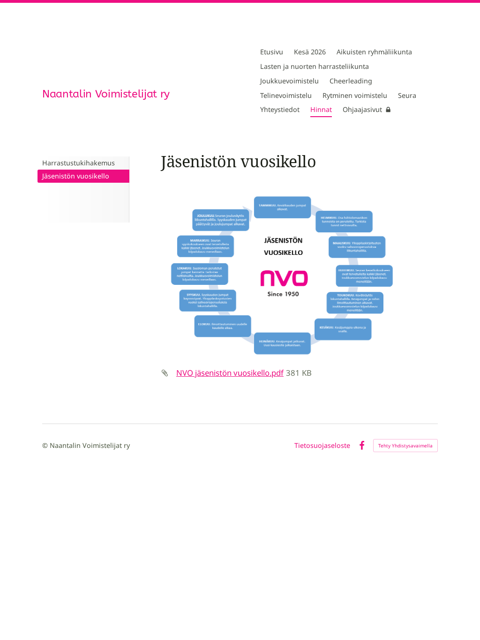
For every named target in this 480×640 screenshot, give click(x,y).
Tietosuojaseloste (322, 445)
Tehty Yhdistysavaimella (405, 445)
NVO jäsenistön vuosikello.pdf (230, 372)
